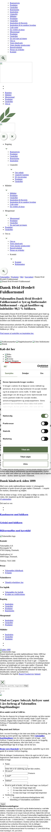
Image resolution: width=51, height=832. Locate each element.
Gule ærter (14, 27)
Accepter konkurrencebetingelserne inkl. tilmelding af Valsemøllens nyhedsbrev (27, 798)
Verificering (9, 795)
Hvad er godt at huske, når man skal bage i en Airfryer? (26, 785)
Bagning (8, 93)
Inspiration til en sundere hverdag (23, 25)
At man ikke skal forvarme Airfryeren (27, 790)
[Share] (3, 688)
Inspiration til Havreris (18, 23)
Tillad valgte (25, 457)
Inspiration (14, 12)
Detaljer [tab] (25, 373)
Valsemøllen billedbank (14, 571)
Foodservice (29, 674)
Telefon (8, 780)
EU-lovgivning (21, 177)
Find (25, 686)
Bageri (21, 674)
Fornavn (31, 773)
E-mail (8, 776)
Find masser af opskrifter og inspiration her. (17, 333)
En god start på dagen (18, 38)
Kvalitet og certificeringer (15, 594)
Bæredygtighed (16, 47)
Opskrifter (14, 7)
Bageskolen (14, 10)
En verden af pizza (17, 30)
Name (7, 764)
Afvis (25, 464)
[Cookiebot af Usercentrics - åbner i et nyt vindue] (37, 366)
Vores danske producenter (20, 45)
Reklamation (20, 264)
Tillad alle (25, 449)
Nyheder (8, 573)
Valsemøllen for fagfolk (14, 592)
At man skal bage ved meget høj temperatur (30, 793)
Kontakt (13, 52)
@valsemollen (5, 499)
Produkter (14, 5)
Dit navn (9, 771)
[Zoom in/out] (8, 688)
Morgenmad (14, 32)
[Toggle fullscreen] (6, 688)
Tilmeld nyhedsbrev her (14, 582)
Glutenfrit (13, 14)
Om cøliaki (19, 173)
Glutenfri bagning (22, 175)
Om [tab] (41, 373)
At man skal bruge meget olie (24, 788)
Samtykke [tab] (9, 373)
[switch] (44, 423)
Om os (12, 41)
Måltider (13, 16)
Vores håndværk (16, 43)
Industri (37, 674)
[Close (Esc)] (1, 688)
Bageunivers (15, 3)
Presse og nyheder (17, 50)
